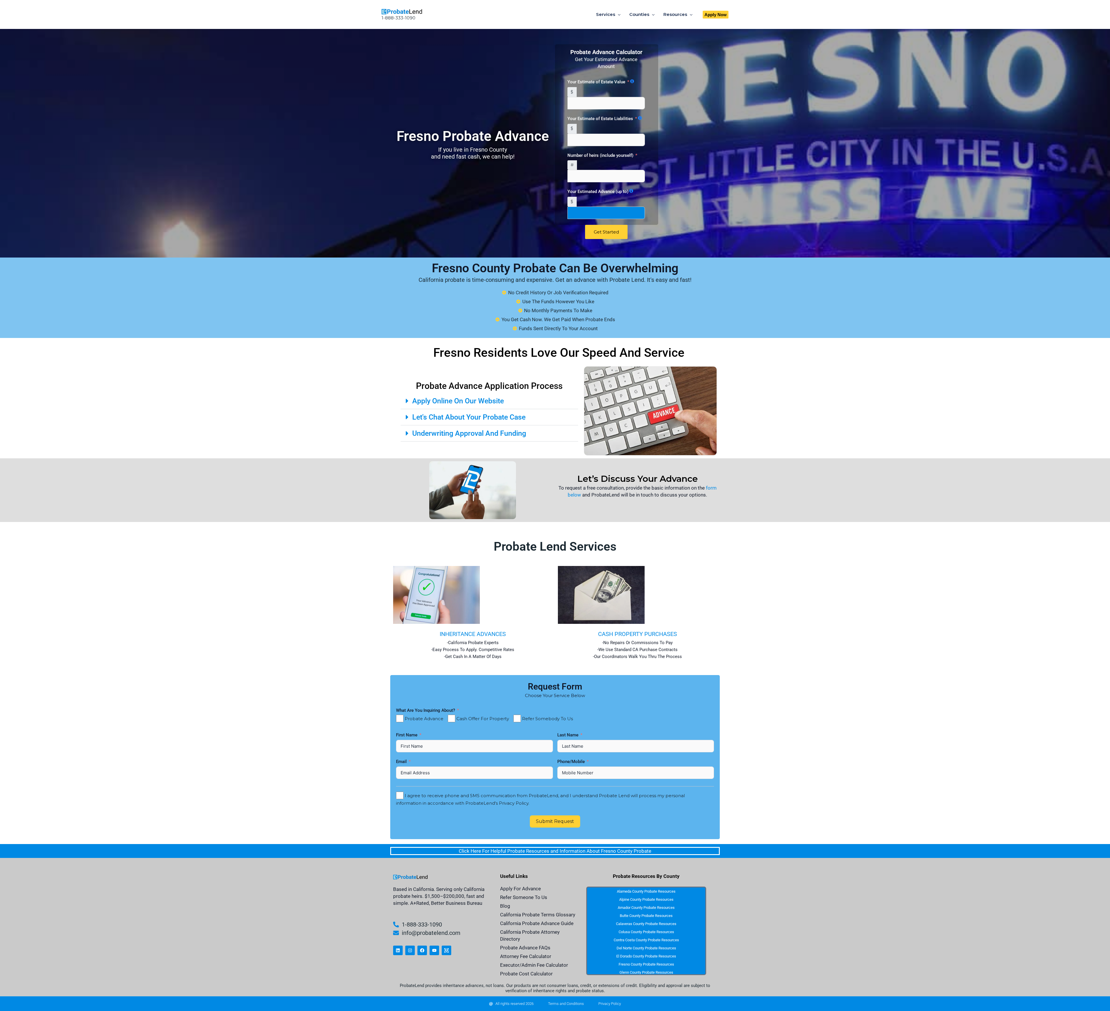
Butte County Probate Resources (646, 915)
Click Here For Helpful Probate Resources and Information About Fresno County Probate (555, 851)
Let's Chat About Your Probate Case (469, 417)
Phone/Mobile (571, 761)
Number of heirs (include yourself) (600, 155)
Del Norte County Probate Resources (646, 948)
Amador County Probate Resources (646, 907)
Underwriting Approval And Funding (469, 433)
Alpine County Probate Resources (646, 899)
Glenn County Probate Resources (646, 972)
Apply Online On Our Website (458, 401)
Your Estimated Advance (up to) (597, 191)
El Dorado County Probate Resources (646, 956)
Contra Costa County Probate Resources (646, 940)
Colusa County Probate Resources (646, 932)
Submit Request (555, 821)
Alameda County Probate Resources (646, 891)
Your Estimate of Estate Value (596, 81)
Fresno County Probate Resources (646, 964)
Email (402, 761)
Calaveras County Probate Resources (646, 924)
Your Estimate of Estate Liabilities (600, 118)
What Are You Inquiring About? (425, 710)
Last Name (568, 735)
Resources (675, 14)
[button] (715, 15)
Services (605, 14)
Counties (639, 14)
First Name (407, 735)
